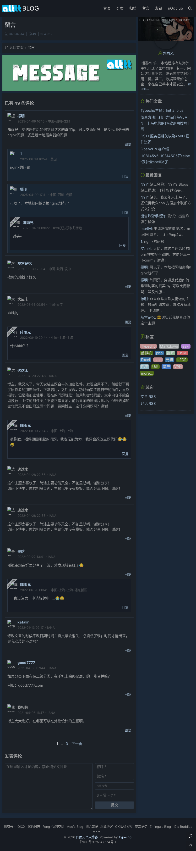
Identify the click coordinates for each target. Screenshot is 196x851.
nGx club (175, 8)
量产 (166, 366)
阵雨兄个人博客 (87, 837)
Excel (145, 359)
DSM (182, 353)
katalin (23, 622)
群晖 (170, 353)
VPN (178, 366)
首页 (107, 8)
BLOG (30, 8)
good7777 (26, 662)
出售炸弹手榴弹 (153, 216)
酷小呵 (146, 248)
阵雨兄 (28, 222)
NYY (144, 184)
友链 (158, 8)
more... (147, 373)
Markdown (169, 346)
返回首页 (16, 47)
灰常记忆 (24, 263)
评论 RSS (148, 403)
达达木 (22, 370)
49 (34, 34)
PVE (144, 366)
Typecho (148, 346)
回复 (128, 144)
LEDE (181, 359)
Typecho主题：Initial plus (162, 110)
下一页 (76, 743)
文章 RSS (148, 396)
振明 (21, 116)
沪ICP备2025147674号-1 (98, 842)
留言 (145, 8)
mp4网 (146, 228)
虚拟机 (146, 353)
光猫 (169, 359)
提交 (114, 805)
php (159, 353)
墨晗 (21, 551)
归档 (132, 8)
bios (158, 359)
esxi (185, 346)
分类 (120, 8)
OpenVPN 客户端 (155, 149)
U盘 (155, 366)
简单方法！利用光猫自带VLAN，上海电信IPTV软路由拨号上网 (166, 123)
